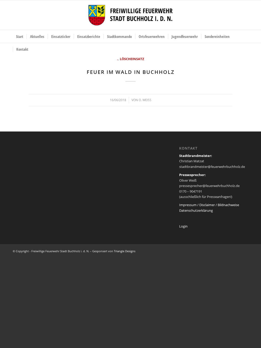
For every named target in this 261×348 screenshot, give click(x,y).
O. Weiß (145, 100)
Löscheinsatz (132, 59)
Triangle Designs (124, 251)
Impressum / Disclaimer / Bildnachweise (209, 205)
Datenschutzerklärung (196, 210)
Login (183, 226)
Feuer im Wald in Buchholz (131, 72)
